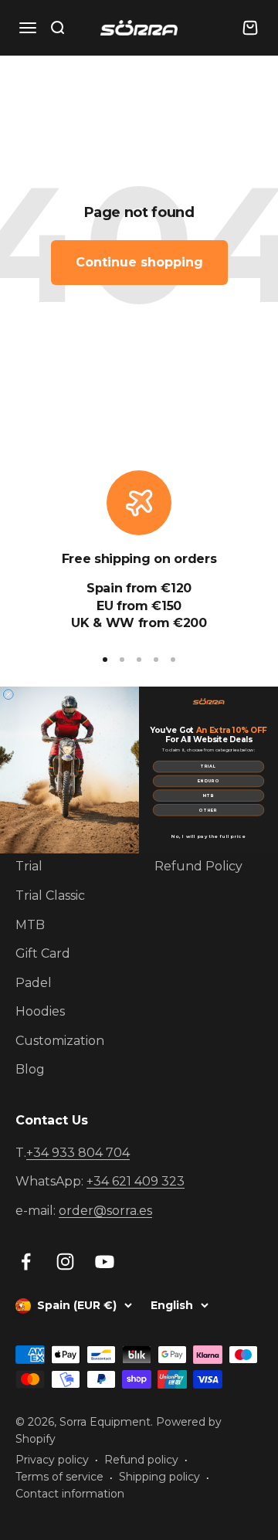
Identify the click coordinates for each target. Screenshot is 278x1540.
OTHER (208, 810)
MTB (209, 795)
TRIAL (208, 767)
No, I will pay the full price (208, 837)
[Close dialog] (8, 695)
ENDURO (208, 780)
